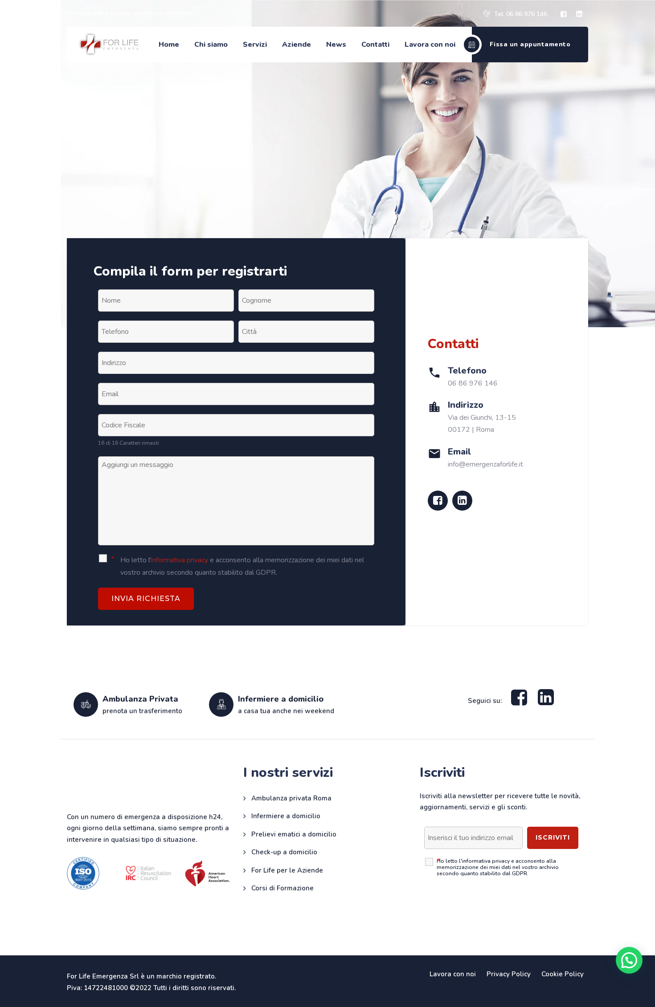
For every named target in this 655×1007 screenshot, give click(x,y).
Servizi (255, 44)
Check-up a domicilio (284, 852)
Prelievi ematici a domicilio (293, 834)
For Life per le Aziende (287, 870)
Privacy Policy (509, 974)
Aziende (296, 44)
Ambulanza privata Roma (291, 798)
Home (169, 44)
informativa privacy (179, 560)
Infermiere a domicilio (285, 816)
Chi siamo (211, 44)
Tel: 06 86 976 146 (519, 14)
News (336, 44)
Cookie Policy (562, 974)
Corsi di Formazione (282, 888)
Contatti (375, 44)
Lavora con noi (430, 44)
